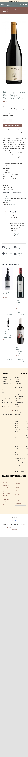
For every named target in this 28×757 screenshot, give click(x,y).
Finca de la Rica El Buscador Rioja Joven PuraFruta (7, 333)
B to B (17, 487)
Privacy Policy (14, 526)
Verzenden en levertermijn (6, 486)
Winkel (7, 9)
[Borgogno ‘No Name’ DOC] (7, 278)
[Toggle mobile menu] (26, 5)
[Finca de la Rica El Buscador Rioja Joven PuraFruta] (7, 322)
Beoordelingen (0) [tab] (5, 212)
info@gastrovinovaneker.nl (8, 410)
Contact (18, 490)
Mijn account (19, 494)
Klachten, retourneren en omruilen (6, 493)
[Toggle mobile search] (23, 5)
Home (3, 9)
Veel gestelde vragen (6, 500)
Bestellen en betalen (6, 481)
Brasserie (5, 505)
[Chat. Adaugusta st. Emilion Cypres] (20, 282)
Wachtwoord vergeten (19, 499)
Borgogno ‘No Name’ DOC (7, 294)
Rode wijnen (12, 204)
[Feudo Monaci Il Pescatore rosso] (20, 331)
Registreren (18, 503)
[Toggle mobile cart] (20, 5)
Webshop (18, 480)
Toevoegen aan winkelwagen (12, 125)
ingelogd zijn (17, 234)
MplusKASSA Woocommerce (10, 527)
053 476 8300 (16, 1)
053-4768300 (6, 406)
